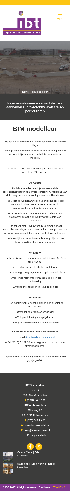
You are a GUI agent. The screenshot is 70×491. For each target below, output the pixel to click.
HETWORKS (58, 487)
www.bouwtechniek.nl (37, 425)
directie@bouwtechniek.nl (40, 336)
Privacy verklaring (37, 435)
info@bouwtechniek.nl (37, 430)
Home (25, 91)
